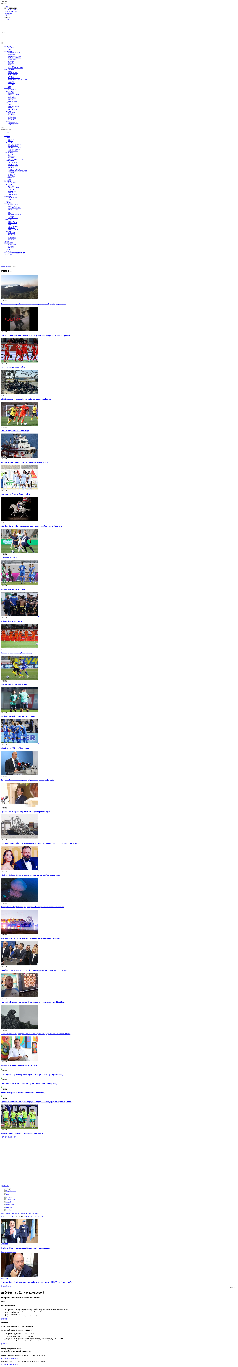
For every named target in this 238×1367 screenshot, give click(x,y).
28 (4, 1137)
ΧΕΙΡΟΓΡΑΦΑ (12, 101)
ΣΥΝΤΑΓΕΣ (12, 118)
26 (1, 1137)
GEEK (6, 103)
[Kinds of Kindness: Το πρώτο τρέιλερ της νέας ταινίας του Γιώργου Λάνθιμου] (38, 870)
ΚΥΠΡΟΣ (7, 46)
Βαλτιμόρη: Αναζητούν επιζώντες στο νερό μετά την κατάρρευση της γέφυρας (30, 938)
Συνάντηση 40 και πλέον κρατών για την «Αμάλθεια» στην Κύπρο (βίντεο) (29, 1084)
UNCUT (10, 248)
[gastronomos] (8, 1207)
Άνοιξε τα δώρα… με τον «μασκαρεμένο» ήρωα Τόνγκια (22, 1133)
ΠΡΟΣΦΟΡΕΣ (8, 251)
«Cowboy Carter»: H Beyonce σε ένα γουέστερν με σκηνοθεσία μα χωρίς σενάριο (31, 526)
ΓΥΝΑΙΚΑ (11, 113)
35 (15, 1137)
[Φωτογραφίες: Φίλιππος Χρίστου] (38, 774)
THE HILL (11, 124)
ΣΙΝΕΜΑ (11, 93)
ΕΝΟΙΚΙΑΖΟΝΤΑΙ (14, 204)
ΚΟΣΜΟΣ (7, 88)
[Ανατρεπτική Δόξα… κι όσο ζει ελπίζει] (38, 489)
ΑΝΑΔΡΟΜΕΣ (12, 226)
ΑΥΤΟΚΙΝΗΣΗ (13, 109)
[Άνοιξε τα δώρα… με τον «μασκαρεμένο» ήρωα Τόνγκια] (38, 1128)
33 (12, 1137)
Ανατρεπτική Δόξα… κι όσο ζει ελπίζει (15, 494)
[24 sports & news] (10, 1191)
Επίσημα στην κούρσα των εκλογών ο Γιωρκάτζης (20, 1065)
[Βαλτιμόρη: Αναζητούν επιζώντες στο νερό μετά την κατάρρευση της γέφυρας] (38, 933)
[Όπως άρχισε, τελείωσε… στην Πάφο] (38, 425)
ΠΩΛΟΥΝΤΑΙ (12, 206)
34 (13, 1137)
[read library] (8, 1210)
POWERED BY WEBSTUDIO (33, 1216)
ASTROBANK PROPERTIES (17, 79)
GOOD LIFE (8, 111)
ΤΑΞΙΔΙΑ (11, 116)
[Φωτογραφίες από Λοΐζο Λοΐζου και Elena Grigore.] (38, 901)
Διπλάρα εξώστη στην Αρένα (11, 621)
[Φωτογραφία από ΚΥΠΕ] (38, 393)
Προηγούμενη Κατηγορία (8, 1252)
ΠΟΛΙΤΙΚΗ (8, 51)
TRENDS (11, 81)
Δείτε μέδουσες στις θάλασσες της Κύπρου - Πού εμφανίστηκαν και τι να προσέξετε (32, 907)
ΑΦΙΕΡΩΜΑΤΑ (9, 219)
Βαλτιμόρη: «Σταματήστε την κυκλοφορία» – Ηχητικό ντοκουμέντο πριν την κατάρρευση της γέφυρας (40, 843)
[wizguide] (7, 1202)
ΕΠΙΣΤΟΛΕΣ (8, 254)
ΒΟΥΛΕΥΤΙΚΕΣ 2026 (15, 53)
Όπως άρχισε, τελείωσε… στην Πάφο (15, 431)
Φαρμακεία (7, 15)
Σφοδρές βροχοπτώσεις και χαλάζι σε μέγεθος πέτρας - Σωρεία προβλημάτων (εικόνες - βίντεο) (36, 1102)
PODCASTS (12, 246)
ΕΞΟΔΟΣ (11, 119)
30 (7, 1137)
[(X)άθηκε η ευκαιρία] (38, 552)
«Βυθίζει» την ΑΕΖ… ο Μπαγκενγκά (15, 748)
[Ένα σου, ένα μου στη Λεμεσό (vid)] (38, 679)
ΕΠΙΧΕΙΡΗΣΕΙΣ (13, 74)
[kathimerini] (8, 1197)
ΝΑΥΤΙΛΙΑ (11, 84)
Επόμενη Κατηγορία (7, 1286)
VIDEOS (7, 249)
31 (9, 1137)
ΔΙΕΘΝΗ (11, 66)
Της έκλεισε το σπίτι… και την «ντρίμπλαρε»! (18, 716)
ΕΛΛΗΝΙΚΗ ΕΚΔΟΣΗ (11, 10)
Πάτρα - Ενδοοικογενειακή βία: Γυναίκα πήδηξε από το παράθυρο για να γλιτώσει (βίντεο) (35, 335)
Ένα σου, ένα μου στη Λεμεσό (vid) (14, 685)
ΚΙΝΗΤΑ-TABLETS (14, 106)
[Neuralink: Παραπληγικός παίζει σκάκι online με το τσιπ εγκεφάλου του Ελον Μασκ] (38, 997)
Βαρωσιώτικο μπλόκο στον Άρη (13, 589)
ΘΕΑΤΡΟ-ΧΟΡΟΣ (14, 94)
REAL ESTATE (13, 73)
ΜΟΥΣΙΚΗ (11, 96)
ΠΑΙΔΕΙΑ (11, 48)
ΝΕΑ (9, 104)
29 (6, 1137)
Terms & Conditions (11, 1213)
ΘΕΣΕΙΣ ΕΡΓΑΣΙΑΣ (14, 209)
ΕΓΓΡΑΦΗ (4, 1319)
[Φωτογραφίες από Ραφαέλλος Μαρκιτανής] (38, 1028)
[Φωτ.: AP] (38, 838)
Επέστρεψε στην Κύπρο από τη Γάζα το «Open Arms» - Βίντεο (24, 462)
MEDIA (6, 241)
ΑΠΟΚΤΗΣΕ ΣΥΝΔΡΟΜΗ (9, 1358)
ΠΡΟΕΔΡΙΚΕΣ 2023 (14, 56)
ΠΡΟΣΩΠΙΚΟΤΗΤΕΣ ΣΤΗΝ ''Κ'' (14, 253)
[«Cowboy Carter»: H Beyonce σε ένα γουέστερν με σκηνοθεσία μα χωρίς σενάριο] (38, 520)
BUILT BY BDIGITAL (8, 1216)
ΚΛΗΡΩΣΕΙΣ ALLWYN (15, 68)
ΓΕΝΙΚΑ (11, 224)
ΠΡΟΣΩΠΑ (11, 228)
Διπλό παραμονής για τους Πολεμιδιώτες (16, 653)
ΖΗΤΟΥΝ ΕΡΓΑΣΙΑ (14, 208)
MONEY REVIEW (14, 78)
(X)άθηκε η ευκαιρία (9, 558)
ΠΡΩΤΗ (7, 136)
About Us (31, 1213)
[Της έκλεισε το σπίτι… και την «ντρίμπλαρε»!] (38, 711)
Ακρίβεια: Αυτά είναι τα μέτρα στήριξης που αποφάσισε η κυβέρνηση (27, 780)
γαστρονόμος (8, 13)
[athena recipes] (9, 1204)
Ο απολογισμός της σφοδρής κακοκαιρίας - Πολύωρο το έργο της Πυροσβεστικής (32, 1075)
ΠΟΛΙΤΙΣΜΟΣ (9, 91)
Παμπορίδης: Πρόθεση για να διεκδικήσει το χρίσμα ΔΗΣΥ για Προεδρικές (36, 1282)
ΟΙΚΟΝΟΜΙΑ (12, 71)
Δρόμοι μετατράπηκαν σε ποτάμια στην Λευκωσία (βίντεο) (23, 1093)
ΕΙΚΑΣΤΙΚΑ (12, 98)
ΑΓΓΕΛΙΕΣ (8, 203)
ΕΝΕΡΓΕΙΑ (11, 83)
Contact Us (38, 1213)
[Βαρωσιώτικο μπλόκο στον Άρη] (38, 584)
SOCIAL (11, 108)
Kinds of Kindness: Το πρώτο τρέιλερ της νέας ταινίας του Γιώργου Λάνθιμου (30, 875)
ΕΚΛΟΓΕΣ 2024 (13, 54)
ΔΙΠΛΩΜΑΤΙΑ (13, 59)
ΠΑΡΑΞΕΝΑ (12, 89)
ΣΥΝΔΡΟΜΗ (5, 1343)
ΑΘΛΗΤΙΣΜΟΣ (9, 61)
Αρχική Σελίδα (5, 266)
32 (10, 1137)
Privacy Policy (22, 1213)
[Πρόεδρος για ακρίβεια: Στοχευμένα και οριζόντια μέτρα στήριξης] (38, 806)
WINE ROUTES (13, 244)
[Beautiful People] (10, 1199)
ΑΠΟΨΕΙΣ (7, 121)
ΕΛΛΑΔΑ (11, 64)
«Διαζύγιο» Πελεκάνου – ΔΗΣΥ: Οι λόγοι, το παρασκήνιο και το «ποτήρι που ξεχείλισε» (34, 970)
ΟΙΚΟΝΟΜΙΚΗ (9, 69)
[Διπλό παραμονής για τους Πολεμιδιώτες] (38, 647)
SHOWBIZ (11, 114)
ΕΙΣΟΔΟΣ (7, 19)
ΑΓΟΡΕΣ (11, 76)
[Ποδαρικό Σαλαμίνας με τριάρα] (38, 362)
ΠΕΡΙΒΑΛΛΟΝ (9, 177)
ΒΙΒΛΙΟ (10, 99)
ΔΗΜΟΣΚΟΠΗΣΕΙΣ (14, 58)
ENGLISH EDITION (10, 11)
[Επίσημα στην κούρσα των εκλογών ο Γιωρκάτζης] (38, 1060)
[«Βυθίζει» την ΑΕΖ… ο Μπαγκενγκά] (38, 743)
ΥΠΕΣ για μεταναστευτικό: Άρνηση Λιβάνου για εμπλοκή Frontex (26, 399)
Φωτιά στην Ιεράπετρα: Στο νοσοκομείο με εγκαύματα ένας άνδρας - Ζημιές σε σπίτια (33, 304)
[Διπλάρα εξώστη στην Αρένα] (38, 616)
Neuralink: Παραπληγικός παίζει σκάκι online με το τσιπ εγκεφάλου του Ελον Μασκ (33, 1002)
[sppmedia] (5, 1186)
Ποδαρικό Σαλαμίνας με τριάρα (13, 367)
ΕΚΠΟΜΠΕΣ (8, 243)
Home (6, 6)
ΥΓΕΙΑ (10, 49)
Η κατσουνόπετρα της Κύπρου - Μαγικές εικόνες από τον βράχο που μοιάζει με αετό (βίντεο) (36, 1034)
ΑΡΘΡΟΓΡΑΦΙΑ (13, 123)
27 (3, 1137)
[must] (6, 1194)
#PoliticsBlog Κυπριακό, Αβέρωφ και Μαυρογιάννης (25, 1248)
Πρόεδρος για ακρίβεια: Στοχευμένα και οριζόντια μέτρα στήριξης (26, 812)
